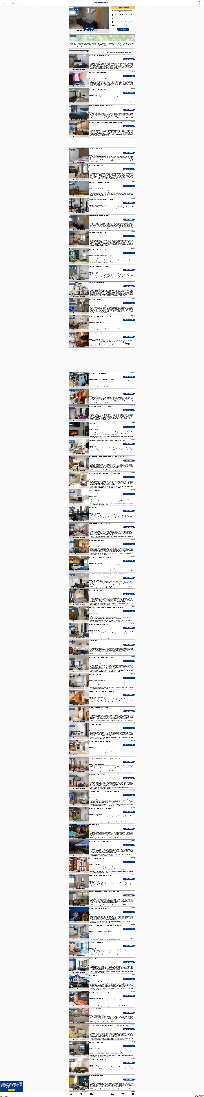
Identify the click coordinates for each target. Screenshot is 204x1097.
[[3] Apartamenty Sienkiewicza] (79, 96)
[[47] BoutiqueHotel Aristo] (79, 865)
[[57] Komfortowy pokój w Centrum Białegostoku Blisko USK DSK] (79, 1032)
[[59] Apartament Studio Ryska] (79, 1066)
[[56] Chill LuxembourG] (79, 1016)
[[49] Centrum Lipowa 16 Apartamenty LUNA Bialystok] (79, 899)
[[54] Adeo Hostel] (79, 982)
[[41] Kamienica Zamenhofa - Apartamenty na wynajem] (79, 765)
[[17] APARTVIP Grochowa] (79, 340)
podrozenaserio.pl (102, 2)
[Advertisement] (102, 360)
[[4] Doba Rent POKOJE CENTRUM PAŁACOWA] (79, 113)
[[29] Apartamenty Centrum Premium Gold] (79, 564)
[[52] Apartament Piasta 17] (79, 949)
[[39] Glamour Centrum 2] (79, 731)
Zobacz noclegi (128, 59)
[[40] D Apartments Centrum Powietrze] (79, 748)
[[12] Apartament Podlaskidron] (79, 256)
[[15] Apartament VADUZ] (79, 306)
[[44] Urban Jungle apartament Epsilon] (79, 815)
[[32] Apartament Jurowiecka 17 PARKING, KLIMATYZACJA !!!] (79, 614)
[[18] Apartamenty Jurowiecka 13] (79, 380)
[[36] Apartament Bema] (79, 681)
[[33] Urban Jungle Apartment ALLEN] (79, 631)
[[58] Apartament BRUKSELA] (79, 1049)
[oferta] (73, 69)
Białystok (71, 57)
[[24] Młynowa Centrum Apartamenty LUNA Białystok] (79, 480)
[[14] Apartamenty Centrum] (79, 289)
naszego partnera (101, 437)
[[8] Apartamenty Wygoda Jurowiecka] (79, 189)
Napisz (202, 1096)
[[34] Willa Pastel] (79, 648)
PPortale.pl (6, 1096)
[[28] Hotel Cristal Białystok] (79, 547)
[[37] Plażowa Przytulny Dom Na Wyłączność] (79, 698)
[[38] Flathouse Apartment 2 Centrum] (79, 714)
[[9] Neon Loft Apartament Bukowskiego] (79, 206)
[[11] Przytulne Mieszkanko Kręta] (79, 239)
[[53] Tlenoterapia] (79, 965)
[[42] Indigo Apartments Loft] (79, 781)
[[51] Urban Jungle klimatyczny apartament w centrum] (79, 932)
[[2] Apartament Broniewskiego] (79, 79)
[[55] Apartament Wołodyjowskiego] (79, 999)
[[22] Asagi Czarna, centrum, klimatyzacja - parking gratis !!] (79, 447)
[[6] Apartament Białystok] (79, 156)
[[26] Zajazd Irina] (79, 514)
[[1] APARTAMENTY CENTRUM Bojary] (79, 62)
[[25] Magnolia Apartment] (79, 497)
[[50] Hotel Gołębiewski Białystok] (79, 915)
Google (20, 1082)
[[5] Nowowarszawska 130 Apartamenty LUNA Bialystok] (79, 129)
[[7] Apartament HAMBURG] (79, 172)
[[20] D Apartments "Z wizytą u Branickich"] (79, 413)
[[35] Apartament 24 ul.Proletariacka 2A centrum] (79, 664)
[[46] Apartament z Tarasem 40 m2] (79, 848)
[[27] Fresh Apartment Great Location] (79, 530)
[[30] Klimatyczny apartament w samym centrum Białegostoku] (79, 581)
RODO (7, 1087)
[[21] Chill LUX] (79, 430)
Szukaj (123, 29)
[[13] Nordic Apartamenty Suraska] (79, 273)
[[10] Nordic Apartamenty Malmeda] (79, 223)
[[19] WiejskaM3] (79, 397)
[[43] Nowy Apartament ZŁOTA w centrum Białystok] (79, 798)
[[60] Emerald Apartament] (79, 1083)
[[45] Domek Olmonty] (79, 832)
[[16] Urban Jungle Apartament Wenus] (79, 323)
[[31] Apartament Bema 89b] (79, 597)
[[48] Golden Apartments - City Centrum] (79, 882)
